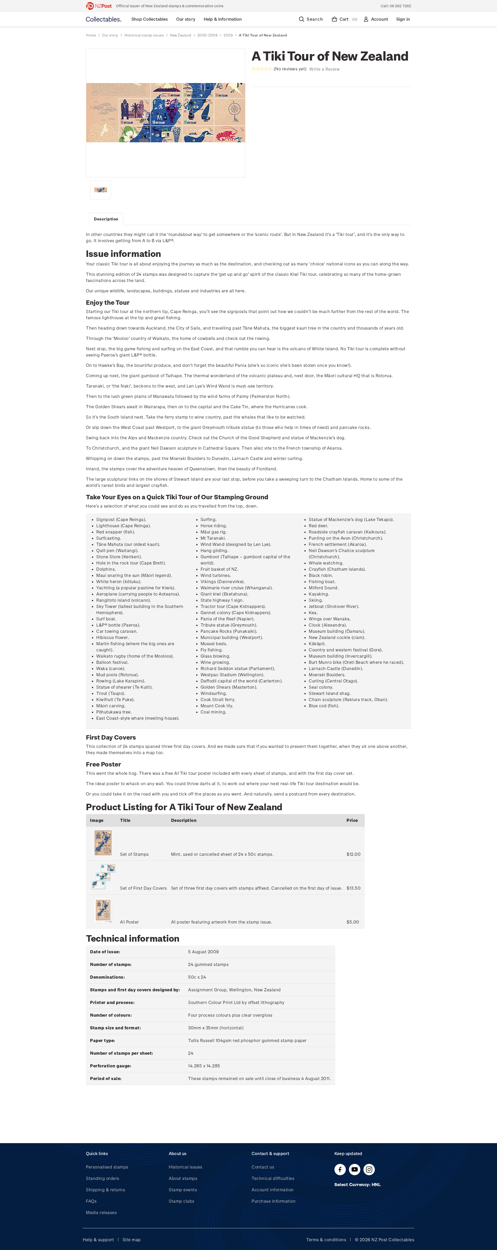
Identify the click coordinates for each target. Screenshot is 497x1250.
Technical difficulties (273, 1178)
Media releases (101, 1212)
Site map (132, 1239)
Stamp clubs (181, 1201)
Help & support (98, 1239)
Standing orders (102, 1178)
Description (106, 219)
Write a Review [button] (324, 68)
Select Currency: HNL (358, 1184)
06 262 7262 (400, 6)
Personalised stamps (107, 1166)
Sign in (403, 19)
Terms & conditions (326, 1239)
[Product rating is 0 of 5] (262, 69)
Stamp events (183, 1189)
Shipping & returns (105, 1189)
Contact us (263, 1166)
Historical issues (185, 1166)
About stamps (183, 1178)
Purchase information (274, 1201)
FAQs (91, 1201)
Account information (273, 1189)
